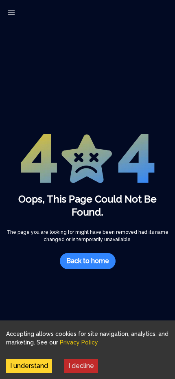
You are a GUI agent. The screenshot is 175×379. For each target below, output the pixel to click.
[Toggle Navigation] (11, 12)
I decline (81, 366)
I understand (29, 366)
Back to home (87, 261)
